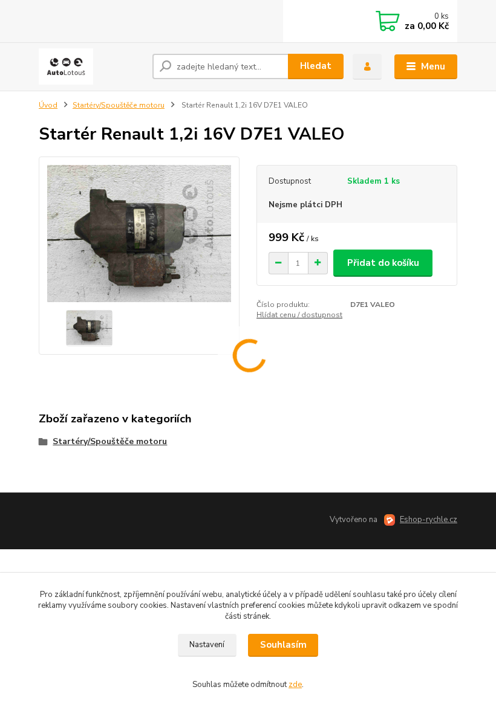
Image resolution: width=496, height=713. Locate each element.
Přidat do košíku (383, 263)
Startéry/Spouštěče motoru (119, 105)
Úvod (48, 105)
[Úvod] (91, 66)
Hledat (315, 66)
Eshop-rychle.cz (428, 519)
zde (295, 684)
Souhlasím (283, 645)
